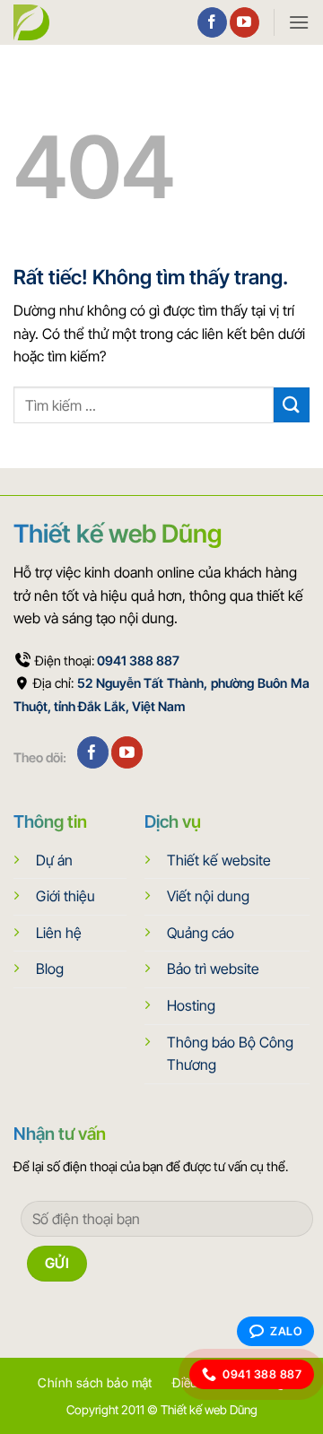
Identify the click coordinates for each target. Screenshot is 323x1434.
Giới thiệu (65, 896)
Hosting (191, 1005)
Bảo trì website (213, 969)
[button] (299, 22)
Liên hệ (59, 933)
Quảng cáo (200, 933)
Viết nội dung (208, 896)
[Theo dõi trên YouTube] (244, 22)
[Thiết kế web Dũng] (35, 22)
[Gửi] (292, 404)
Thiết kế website (219, 860)
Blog (50, 969)
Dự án (54, 860)
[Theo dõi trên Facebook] (212, 22)
